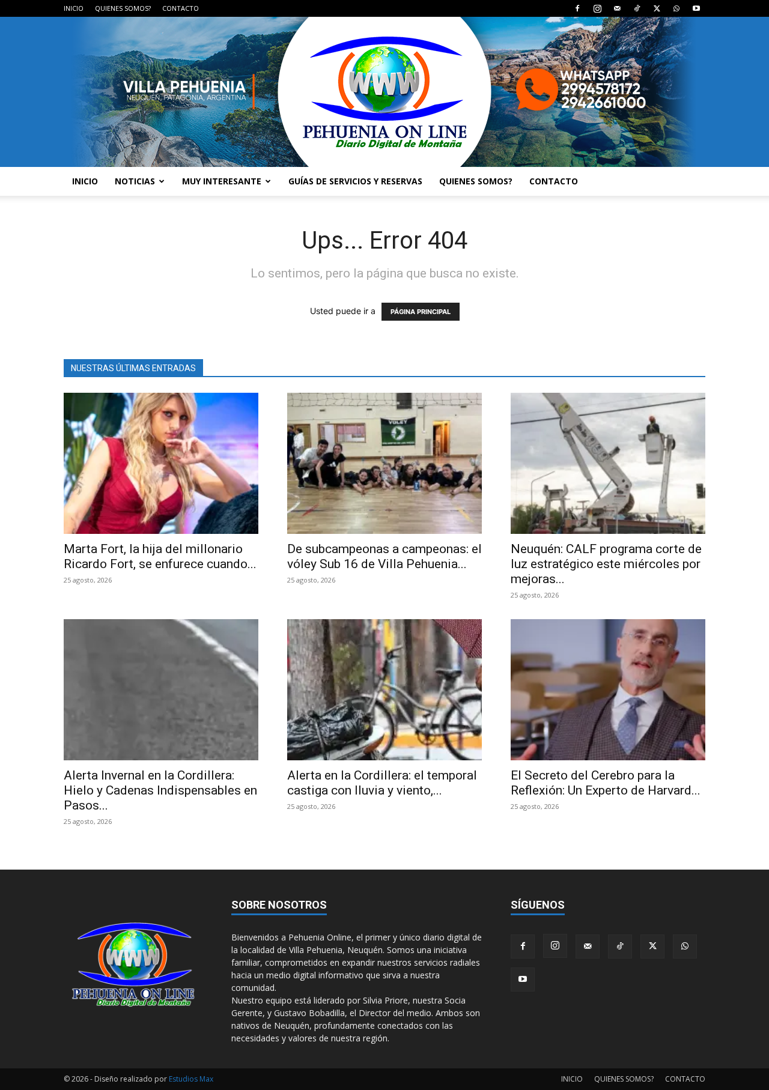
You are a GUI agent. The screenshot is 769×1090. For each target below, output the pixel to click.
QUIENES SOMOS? (123, 8)
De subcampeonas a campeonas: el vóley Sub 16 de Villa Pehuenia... (384, 556)
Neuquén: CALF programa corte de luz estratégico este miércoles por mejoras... (606, 564)
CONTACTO (180, 8)
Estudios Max (191, 1079)
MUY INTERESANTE (221, 181)
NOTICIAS (135, 181)
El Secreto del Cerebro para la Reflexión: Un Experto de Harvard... (606, 783)
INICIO (74, 8)
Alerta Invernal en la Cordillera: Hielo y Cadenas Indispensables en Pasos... (160, 790)
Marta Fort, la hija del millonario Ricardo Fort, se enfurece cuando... (160, 556)
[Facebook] (577, 8)
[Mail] (617, 8)
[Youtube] (696, 8)
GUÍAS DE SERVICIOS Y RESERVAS (355, 181)
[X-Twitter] (657, 8)
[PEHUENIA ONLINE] (384, 92)
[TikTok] (637, 8)
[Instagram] (597, 8)
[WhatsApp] (676, 8)
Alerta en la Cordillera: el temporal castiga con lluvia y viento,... (382, 783)
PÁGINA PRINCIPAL (421, 311)
